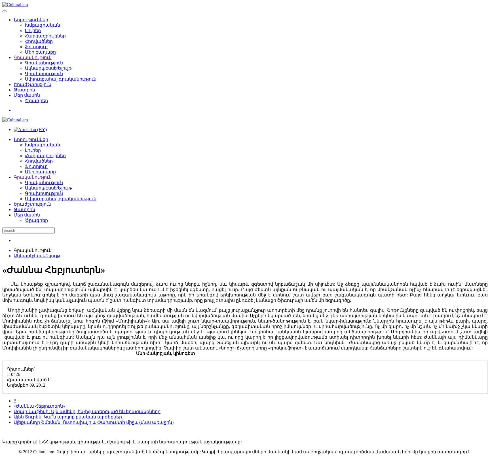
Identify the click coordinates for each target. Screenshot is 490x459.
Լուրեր (33, 30)
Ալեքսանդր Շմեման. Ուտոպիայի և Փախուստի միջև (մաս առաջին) (94, 422)
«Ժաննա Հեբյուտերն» (39, 406)
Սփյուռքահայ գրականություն (60, 79)
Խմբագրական (42, 25)
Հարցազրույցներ (45, 35)
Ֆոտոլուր (36, 46)
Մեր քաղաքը (40, 52)
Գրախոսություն (44, 73)
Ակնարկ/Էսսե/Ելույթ (48, 68)
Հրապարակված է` (29, 379)
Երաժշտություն (32, 84)
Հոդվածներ (39, 41)
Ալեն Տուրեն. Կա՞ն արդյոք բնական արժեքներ (69, 416)
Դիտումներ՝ (21, 369)
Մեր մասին (27, 95)
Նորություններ (31, 19)
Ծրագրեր (36, 100)
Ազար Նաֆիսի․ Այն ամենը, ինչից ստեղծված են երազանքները (87, 411)
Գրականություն (33, 57)
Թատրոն (24, 89)
